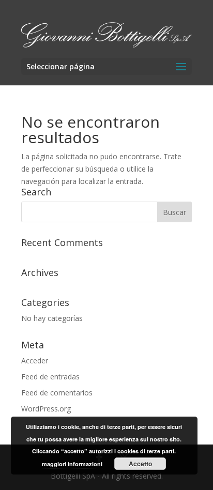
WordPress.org (46, 409)
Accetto (140, 463)
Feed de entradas (50, 376)
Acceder (34, 360)
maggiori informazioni (72, 464)
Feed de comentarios (57, 392)
